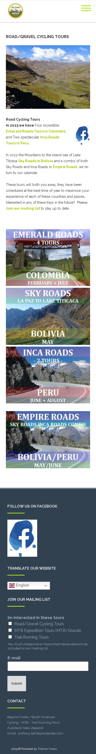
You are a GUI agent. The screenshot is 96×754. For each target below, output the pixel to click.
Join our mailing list (23, 208)
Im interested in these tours (36, 617)
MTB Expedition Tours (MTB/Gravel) (47, 630)
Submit (16, 683)
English (22, 585)
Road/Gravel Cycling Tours (39, 623)
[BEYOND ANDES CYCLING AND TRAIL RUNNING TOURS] (14, 20)
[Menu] (86, 5)
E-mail (15, 658)
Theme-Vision (47, 749)
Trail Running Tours (31, 637)
